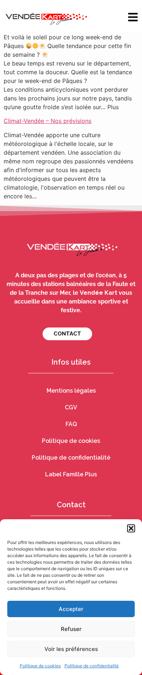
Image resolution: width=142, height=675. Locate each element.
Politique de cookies (40, 665)
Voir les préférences (71, 649)
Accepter (71, 608)
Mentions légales (71, 390)
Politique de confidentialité (91, 665)
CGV (71, 407)
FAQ (71, 424)
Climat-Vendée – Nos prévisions (47, 120)
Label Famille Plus (71, 474)
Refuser (71, 629)
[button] (131, 528)
